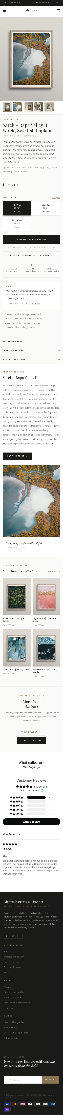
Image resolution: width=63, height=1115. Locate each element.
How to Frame (10, 1027)
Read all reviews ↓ (32, 304)
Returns (7, 972)
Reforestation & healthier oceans (18, 1002)
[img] (10, 844)
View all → (54, 571)
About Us (8, 987)
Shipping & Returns (31, 359)
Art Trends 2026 (11, 1038)
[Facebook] (6, 936)
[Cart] (56, 10)
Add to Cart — (31, 239)
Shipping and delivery (14, 956)
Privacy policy (10, 1007)
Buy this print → (17, 456)
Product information (13, 967)
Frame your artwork (12, 997)
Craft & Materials (31, 350)
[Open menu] (5, 10)
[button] (17, 797)
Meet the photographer (14, 992)
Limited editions (31, 740)
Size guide (56, 197)
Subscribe (50, 1080)
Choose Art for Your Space (16, 1032)
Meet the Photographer (14, 1022)
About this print (31, 341)
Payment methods (11, 962)
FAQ (6, 951)
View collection (31, 732)
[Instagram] (13, 936)
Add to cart (17, 610)
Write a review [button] (31, 822)
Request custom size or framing (31, 255)
